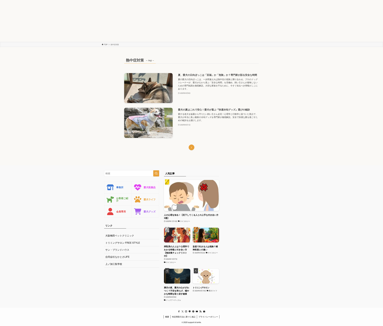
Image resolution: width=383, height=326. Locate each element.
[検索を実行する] (156, 173)
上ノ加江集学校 (113, 264)
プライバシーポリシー (208, 316)
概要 (167, 316)
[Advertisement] (90, 21)
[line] (189, 311)
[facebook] (179, 311)
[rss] (200, 311)
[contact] (204, 311)
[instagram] (186, 311)
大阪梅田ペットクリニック (119, 235)
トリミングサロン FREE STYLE (122, 242)
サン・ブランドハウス (117, 249)
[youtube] (197, 311)
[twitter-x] (182, 311)
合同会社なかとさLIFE (117, 256)
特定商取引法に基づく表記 (183, 316)
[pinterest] (193, 311)
